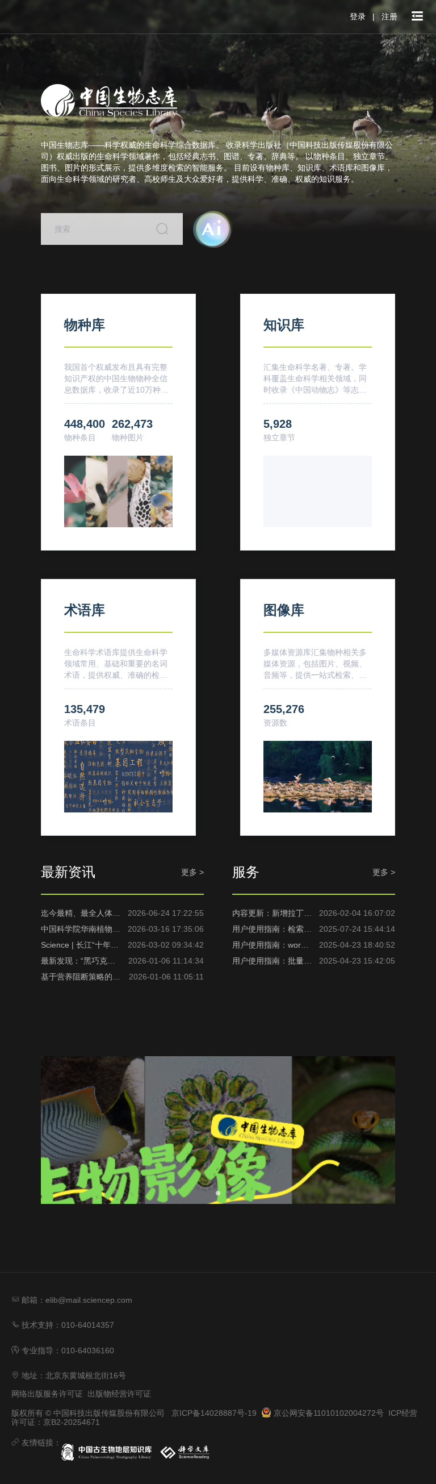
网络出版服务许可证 (47, 1393)
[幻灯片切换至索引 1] (218, 1193)
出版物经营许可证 (119, 1393)
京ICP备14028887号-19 (214, 1413)
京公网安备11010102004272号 (327, 1413)
